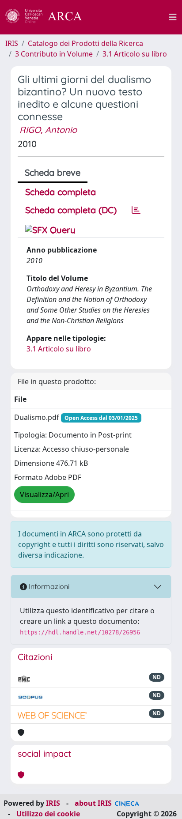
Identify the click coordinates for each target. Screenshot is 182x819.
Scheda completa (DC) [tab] (71, 209)
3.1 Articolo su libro (134, 54)
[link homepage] (48, 17)
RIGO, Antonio (48, 129)
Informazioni (48, 586)
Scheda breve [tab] (52, 172)
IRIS (11, 43)
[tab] (136, 210)
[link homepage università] (130, 17)
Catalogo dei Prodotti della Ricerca (85, 43)
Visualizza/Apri (44, 494)
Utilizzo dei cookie (48, 814)
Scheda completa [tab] (60, 191)
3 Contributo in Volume (54, 54)
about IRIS (93, 803)
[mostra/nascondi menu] (173, 17)
